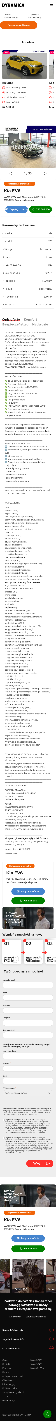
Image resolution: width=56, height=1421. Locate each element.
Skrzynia (6, 1018)
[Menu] (51, 5)
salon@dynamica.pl (36, 1316)
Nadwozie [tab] (40, 324)
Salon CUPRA (37, 1368)
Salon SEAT (36, 1360)
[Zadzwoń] (47, 1414)
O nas (5, 1360)
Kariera (5, 1372)
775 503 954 (43, 209)
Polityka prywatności (12, 1376)
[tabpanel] (28, 147)
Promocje (7, 1368)
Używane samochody (34, 16)
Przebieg (6, 1006)
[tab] (25, 173)
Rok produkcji (8, 1030)
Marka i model (9, 980)
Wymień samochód (13, 1339)
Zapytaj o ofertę (16, 209)
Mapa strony (8, 1400)
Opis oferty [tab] (11, 319)
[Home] (13, 5)
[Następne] (45, 173)
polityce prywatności (29, 1114)
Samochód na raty (12, 1330)
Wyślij (38, 1163)
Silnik (5, 992)
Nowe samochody (11, 16)
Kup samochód (11, 1348)
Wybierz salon (8, 1088)
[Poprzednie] (10, 173)
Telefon (6, 1064)
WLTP (5, 1396)
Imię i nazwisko (9, 1051)
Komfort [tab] (30, 319)
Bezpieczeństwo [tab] (15, 324)
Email (5, 1076)
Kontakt (6, 1364)
